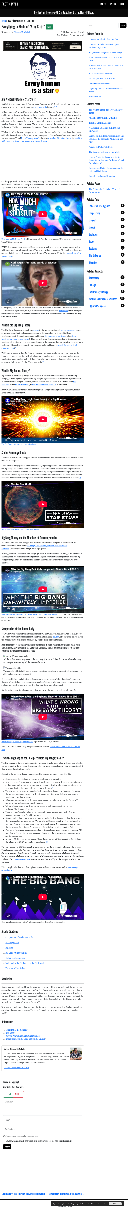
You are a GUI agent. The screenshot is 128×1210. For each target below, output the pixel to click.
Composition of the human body (19, 937)
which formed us (65, 345)
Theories (106, 263)
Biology (106, 285)
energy (36, 330)
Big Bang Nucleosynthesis (16, 953)
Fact (9, 1094)
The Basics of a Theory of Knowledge (104, 152)
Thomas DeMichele (22, 32)
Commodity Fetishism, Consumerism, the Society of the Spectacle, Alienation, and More (106, 139)
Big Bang (9, 947)
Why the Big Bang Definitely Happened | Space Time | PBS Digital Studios (29, 614)
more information (100, 1204)
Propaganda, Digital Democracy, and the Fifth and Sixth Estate (106, 169)
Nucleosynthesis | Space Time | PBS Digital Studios (20, 529)
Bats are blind (95, 96)
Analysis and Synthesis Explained (103, 118)
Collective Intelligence (106, 206)
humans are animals (21, 859)
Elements (106, 220)
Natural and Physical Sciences (106, 299)
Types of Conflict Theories (100, 123)
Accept (115, 1204)
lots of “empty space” (30, 138)
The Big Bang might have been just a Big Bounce (20, 444)
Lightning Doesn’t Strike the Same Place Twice (106, 90)
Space (106, 242)
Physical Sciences (106, 306)
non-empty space (68, 330)
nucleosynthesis (40, 107)
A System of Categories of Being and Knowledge (104, 129)
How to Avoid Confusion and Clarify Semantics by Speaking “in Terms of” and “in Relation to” (106, 160)
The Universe (106, 256)
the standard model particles (44, 384)
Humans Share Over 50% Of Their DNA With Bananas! (106, 67)
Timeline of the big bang (16, 968)
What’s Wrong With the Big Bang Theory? (17, 742)
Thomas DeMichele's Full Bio (16, 1067)
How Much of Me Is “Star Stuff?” (14, 239)
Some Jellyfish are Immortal (100, 73)
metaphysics (63, 311)
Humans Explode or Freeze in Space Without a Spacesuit (104, 46)
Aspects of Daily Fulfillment (101, 147)
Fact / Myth (10, 4)
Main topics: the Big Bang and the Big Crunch (25, 963)
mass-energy (24, 339)
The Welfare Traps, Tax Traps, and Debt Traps (106, 111)
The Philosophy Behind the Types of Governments (104, 190)
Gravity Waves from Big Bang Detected (23, 1036)
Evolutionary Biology (106, 292)
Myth (17, 1094)
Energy (106, 227)
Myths (113, 4)
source (56, 636)
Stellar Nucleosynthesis (15, 958)
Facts (103, 4)
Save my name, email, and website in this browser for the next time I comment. (39, 1141)
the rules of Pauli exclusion (59, 138)
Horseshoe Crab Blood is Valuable (103, 39)
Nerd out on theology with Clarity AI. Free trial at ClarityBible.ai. (64, 13)
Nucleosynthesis (12, 942)
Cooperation (106, 213)
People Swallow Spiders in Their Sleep (105, 52)
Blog (122, 4)
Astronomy (106, 278)
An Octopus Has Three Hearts (102, 78)
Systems (106, 249)
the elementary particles (55, 336)
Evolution (106, 234)
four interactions (22, 384)
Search (123, 25)
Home (4, 20)
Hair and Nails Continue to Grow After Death (105, 59)
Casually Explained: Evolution (102, 176)
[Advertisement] (43, 162)
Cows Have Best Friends (99, 83)
